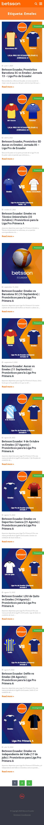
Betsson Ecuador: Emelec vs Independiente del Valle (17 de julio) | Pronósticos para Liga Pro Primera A (21, 756)
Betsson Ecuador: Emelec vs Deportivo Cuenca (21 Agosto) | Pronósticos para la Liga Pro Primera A (21, 523)
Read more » (8, 86)
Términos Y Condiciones (22, 815)
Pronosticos (38, 26)
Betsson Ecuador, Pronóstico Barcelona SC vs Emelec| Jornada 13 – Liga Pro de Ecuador (22, 73)
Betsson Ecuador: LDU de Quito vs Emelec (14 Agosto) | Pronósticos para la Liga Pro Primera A (20, 601)
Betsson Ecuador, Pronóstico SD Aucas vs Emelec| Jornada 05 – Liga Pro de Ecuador (21, 145)
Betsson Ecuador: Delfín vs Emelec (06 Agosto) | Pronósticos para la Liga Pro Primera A (19, 678)
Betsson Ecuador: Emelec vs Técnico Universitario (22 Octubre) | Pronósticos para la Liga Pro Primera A (20, 218)
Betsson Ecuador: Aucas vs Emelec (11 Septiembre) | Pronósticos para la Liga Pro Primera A (19, 371)
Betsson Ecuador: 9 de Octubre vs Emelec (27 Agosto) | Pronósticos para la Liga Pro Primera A (20, 446)
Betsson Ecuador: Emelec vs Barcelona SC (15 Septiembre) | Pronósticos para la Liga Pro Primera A (20, 295)
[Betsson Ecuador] (11, 3)
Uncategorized (37, 708)
